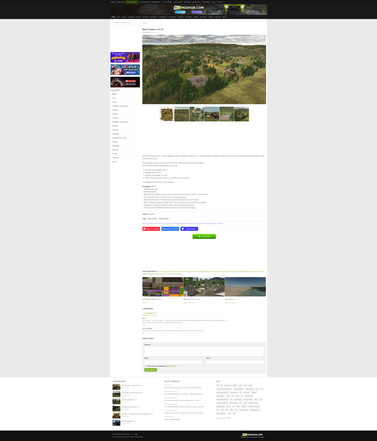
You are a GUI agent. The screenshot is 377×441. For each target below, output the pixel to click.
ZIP (234, 413)
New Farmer (152, 219)
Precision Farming (253, 406)
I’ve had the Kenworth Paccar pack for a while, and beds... (184, 407)
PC (233, 406)
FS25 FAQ (187, 2)
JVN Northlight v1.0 (128, 421)
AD (218, 386)
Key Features (248, 399)
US (236, 410)
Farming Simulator (222, 392)
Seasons (115, 150)
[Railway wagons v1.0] (116, 401)
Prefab (211, 17)
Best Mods (206, 2)
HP (233, 396)
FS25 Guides (178, 2)
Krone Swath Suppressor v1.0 (132, 385)
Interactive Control (222, 399)
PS (217, 410)
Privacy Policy (171, 366)
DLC (257, 389)
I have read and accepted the (162, 366)
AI (221, 386)
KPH (255, 399)
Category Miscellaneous (224, 389)
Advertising (134, 437)
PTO (222, 410)
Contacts (220, 2)
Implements (163, 17)
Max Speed (233, 403)
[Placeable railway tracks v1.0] (116, 394)
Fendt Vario (233, 392)
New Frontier (164, 219)
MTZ (245, 403)
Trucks (124, 17)
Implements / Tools (119, 138)
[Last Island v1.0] (245, 287)
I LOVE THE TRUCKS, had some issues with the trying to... (184, 413)
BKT (245, 386)
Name (146, 358)
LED (260, 399)
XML (229, 413)
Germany (246, 392)
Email (209, 358)
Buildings (188, 17)
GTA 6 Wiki (226, 418)
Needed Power (253, 403)
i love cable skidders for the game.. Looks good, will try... (184, 394)
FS (240, 392)
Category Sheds (238, 389)
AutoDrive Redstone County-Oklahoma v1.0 (137, 414)
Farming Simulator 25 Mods (121, 434)
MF (240, 403)
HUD (237, 396)
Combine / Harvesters (120, 106)
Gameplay (203, 17)
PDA (238, 406)
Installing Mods (144, 2)
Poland (244, 406)
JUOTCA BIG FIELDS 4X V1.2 (152, 299)
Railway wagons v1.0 (129, 400)
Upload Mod (120, 2)
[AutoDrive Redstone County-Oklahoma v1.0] (116, 416)
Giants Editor (221, 396)
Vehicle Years (243, 410)
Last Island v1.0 (230, 299)
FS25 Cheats (167, 2)
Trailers (138, 17)
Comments (151, 313)
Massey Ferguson (222, 403)
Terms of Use (117, 437)
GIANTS (254, 392)
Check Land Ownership (172, 419)
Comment (147, 345)
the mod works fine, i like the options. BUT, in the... (182, 400)
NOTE (228, 406)
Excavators (153, 17)
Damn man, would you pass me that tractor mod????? (183, 388)
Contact (141, 437)
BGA (240, 386)
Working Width (221, 413)
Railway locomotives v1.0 (131, 407)
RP (227, 410)
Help (213, 2)
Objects (195, 17)
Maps (113, 17)
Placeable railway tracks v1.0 (132, 392)
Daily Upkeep (250, 389)
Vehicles (145, 17)
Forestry (115, 118)
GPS (228, 396)
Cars (118, 17)
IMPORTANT (249, 396)
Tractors (131, 17)
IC (241, 396)
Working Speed (254, 410)
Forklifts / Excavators (120, 122)
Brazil (250, 386)
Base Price (228, 386)
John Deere (238, 399)
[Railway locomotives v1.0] (116, 408)
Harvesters (172, 17)
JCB (231, 399)
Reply (143, 325)
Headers (180, 17)
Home (113, 2)
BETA (235, 386)
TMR (231, 410)
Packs (224, 17)
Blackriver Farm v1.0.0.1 (192, 299)
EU (262, 389)
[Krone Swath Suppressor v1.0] (116, 387)
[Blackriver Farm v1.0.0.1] (204, 287)
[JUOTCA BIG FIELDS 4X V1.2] (162, 287)
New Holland (221, 406)
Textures (218, 17)
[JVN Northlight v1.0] (116, 423)
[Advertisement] (204, 137)
